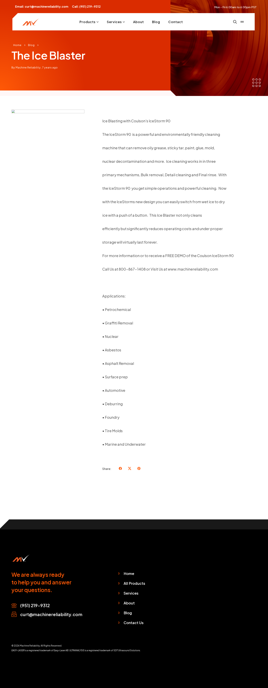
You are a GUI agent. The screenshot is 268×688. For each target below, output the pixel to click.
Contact (175, 21)
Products (87, 21)
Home (17, 45)
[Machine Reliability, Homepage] (20, 557)
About (138, 21)
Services (114, 21)
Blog (156, 21)
